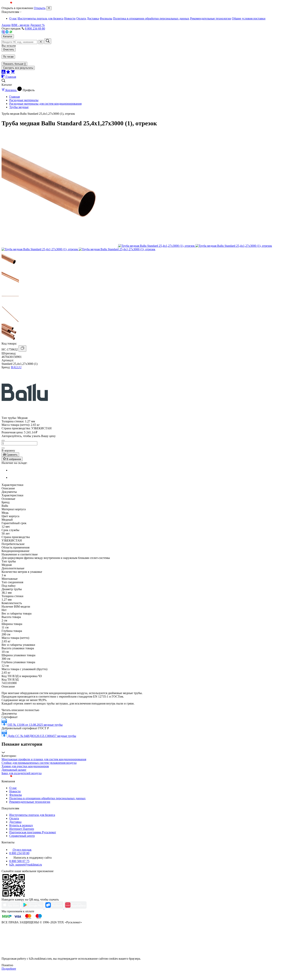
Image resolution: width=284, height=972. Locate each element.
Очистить (8, 49)
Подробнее (9, 968)
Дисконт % (37, 25)
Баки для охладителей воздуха (22, 773)
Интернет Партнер (21, 828)
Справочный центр (22, 835)
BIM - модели (20, 25)
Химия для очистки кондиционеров (25, 766)
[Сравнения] (4, 72)
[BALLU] (25, 414)
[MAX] (3, 32)
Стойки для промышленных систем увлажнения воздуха (39, 762)
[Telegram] (7, 32)
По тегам (8, 56)
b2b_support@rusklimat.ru (25, 864)
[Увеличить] (3, 448)
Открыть (39, 8)
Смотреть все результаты (18, 67)
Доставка (93, 18)
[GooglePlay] (32, 907)
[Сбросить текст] (40, 42)
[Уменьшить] (3, 440)
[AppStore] (11, 907)
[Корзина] (13, 72)
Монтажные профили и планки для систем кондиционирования (44, 759)
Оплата (81, 18)
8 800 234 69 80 (35, 28)
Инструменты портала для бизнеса (40, 18)
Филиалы (106, 18)
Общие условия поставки (248, 18)
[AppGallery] (75, 907)
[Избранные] (8, 72)
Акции (6, 25)
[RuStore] (54, 907)
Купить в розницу (21, 825)
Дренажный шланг (14, 769)
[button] (142, 748)
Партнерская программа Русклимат (32, 832)
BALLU (16, 367)
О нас (13, 18)
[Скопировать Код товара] (22, 348)
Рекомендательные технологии (210, 18)
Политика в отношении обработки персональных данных (151, 18)
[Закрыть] (49, 8)
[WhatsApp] (10, 32)
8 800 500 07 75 (19, 861)
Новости (70, 18)
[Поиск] (47, 41)
